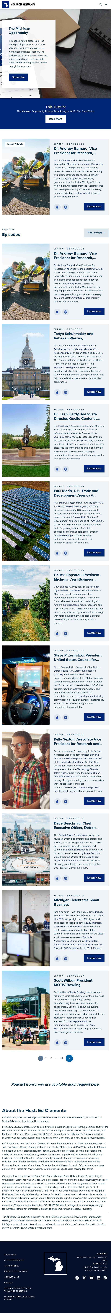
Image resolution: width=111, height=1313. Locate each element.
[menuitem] (100, 4)
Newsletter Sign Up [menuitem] (14, 1260)
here (95, 1084)
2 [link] (46, 1058)
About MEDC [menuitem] (10, 1255)
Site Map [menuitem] (8, 1283)
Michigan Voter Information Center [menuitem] (19, 1298)
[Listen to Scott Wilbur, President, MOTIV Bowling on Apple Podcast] (57, 1042)
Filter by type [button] (95, 232)
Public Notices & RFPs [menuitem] (15, 1271)
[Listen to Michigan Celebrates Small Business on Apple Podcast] (57, 958)
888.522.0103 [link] (101, 1264)
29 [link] (61, 1058)
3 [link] (51, 1058)
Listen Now (94, 206)
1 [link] (40, 1058)
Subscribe (18, 77)
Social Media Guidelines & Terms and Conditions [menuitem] (17, 1289)
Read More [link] (55, 119)
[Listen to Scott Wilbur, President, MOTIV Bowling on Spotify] (65, 1042)
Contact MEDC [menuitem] (11, 1277)
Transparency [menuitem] (11, 1266)
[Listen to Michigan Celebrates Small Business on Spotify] (65, 958)
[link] (18, 4)
